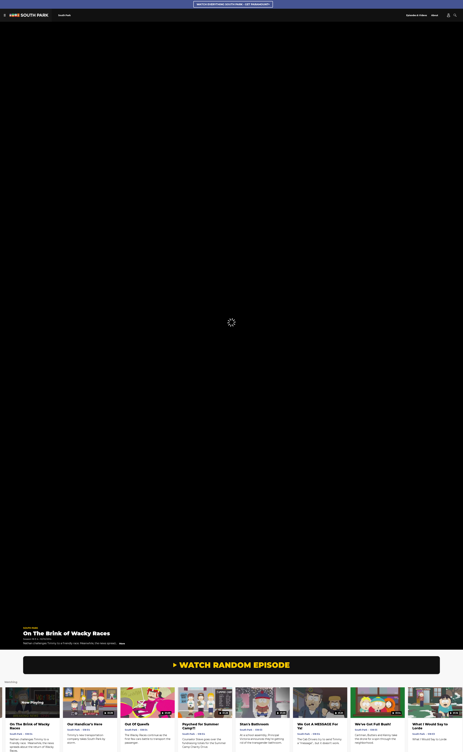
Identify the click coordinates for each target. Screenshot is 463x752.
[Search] (455, 15)
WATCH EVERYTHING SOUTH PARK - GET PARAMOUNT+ (233, 4)
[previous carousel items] (9, 710)
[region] (231, 322)
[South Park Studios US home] (28, 16)
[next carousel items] (454, 710)
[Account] (448, 15)
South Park (30, 628)
